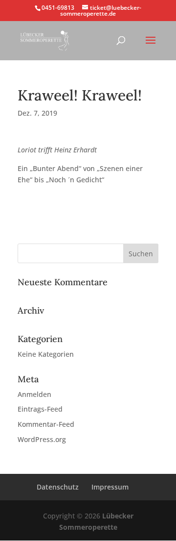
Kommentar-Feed (46, 424)
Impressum (110, 487)
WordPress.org (42, 439)
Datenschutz (58, 487)
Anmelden (34, 394)
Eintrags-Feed (40, 409)
